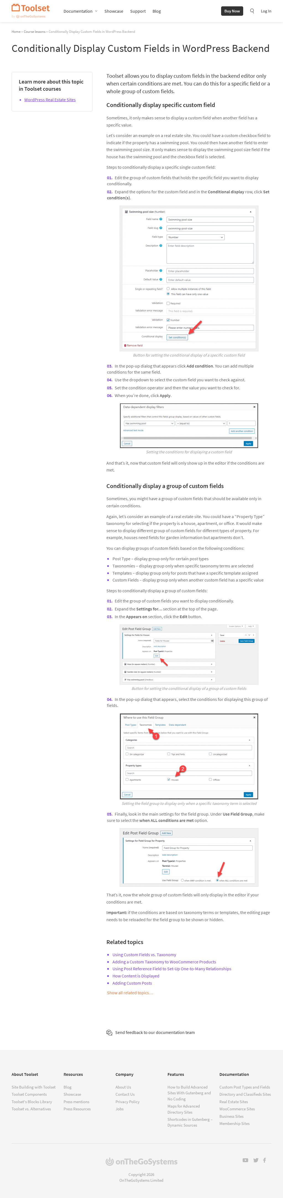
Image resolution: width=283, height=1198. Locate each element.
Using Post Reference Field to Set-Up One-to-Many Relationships (171, 968)
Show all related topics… (130, 992)
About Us (123, 1087)
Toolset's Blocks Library (32, 1101)
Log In (266, 11)
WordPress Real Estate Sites (50, 99)
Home (16, 31)
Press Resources (77, 1108)
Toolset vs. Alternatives (31, 1108)
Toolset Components (29, 1094)
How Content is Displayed (135, 976)
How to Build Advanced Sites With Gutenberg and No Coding (189, 1092)
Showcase (113, 11)
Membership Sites (234, 1123)
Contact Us (125, 1094)
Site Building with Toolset (34, 1087)
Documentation (78, 11)
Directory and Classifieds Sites (245, 1094)
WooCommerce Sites (237, 1108)
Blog (157, 11)
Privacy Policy (128, 1101)
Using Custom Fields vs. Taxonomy (144, 954)
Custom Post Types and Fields (244, 1087)
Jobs (120, 1108)
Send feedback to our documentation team (155, 1032)
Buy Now (232, 11)
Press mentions (76, 1101)
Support (138, 11)
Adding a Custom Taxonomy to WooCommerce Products (164, 961)
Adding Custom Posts (132, 983)
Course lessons (34, 31)
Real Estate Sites (233, 1101)
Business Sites (231, 1116)
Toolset (31, 11)
